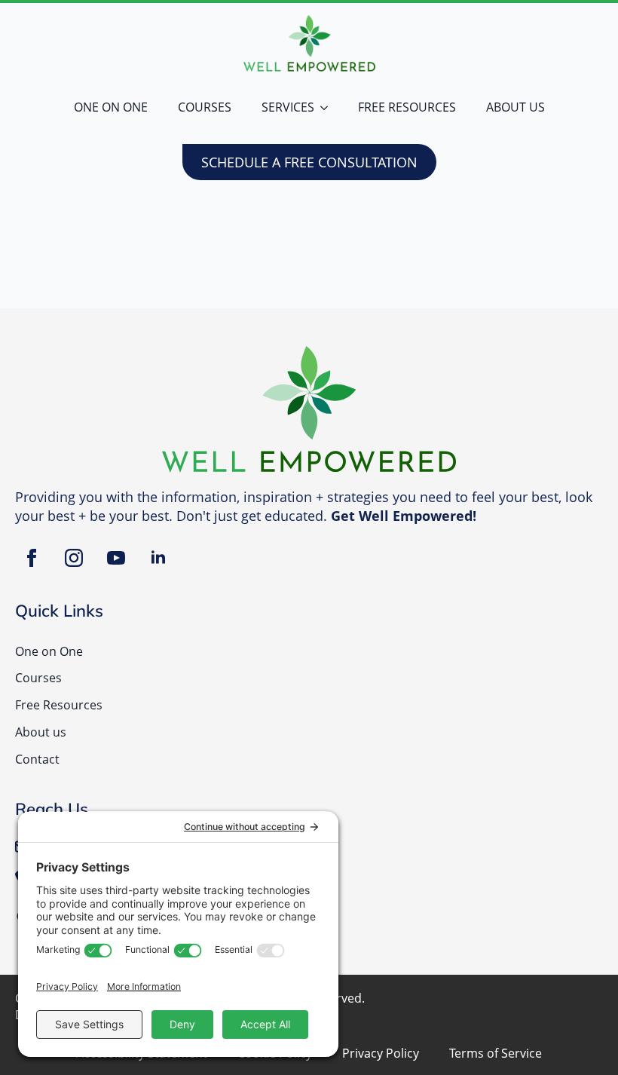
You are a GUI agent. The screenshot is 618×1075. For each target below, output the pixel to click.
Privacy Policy (380, 1054)
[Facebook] (31, 557)
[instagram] (73, 557)
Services (288, 107)
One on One (111, 107)
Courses (204, 107)
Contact (37, 759)
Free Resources (407, 107)
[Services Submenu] (328, 108)
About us (515, 107)
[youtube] (116, 557)
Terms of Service (495, 1054)
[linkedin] (158, 557)
